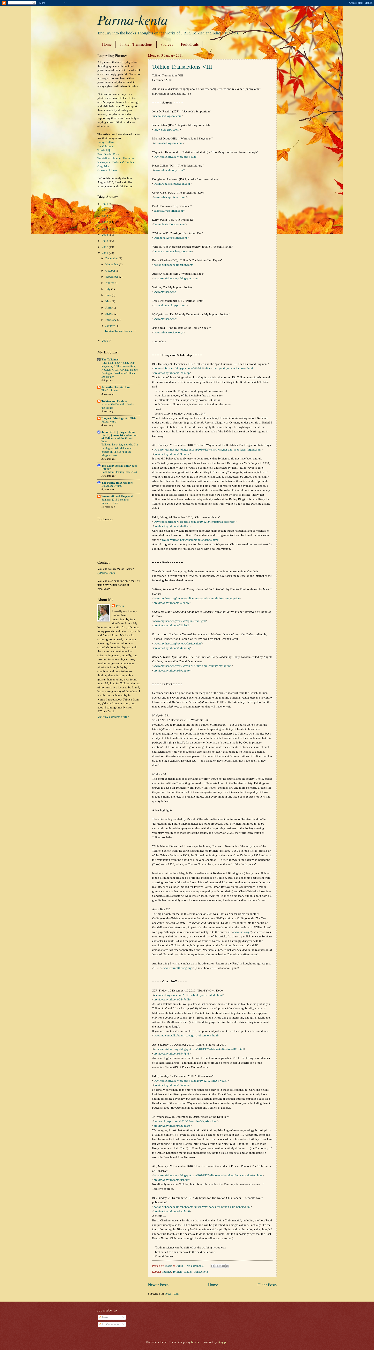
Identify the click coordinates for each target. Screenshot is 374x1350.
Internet (166, 1271)
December (112, 258)
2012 (105, 247)
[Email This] (212, 1266)
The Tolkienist (110, 359)
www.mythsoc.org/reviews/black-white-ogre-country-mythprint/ (192, 665)
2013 (105, 240)
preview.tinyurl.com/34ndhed (172, 526)
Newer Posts (158, 1285)
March (109, 313)
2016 (105, 222)
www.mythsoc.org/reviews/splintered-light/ (180, 620)
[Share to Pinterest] (227, 1266)
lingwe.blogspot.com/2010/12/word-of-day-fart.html (185, 1121)
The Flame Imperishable (117, 482)
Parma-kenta (132, 19)
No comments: (196, 1265)
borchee (196, 1342)
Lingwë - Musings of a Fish (118, 418)
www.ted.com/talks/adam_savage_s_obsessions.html (186, 1035)
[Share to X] (220, 1266)
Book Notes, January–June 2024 (119, 472)
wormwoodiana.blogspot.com (172, 183)
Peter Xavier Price (108, 154)
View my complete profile (113, 716)
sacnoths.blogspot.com (168, 115)
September (112, 276)
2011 (105, 253)
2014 (105, 234)
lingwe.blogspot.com (166, 129)
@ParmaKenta (106, 572)
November (112, 264)
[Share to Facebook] (224, 1266)
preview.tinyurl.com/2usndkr (171, 1179)
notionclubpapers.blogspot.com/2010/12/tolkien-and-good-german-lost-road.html (203, 368)
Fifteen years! (109, 421)
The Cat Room (109, 390)
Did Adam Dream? (111, 485)
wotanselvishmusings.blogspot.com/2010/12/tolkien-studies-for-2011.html (199, 1049)
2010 (105, 340)
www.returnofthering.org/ (176, 968)
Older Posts (267, 1285)
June (108, 295)
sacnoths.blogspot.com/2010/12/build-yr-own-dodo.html (188, 995)
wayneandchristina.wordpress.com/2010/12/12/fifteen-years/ (190, 1080)
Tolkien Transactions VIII (182, 66)
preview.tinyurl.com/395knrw (172, 454)
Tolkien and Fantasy (114, 401)
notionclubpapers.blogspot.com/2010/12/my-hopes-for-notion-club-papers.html (202, 1206)
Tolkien (177, 1271)
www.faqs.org (241, 932)
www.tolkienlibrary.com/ (169, 170)
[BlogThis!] (216, 1266)
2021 (105, 203)
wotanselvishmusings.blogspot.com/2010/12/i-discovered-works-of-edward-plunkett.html (208, 1175)
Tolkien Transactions (136, 44)
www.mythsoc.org (165, 291)
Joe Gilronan (105, 146)
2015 (105, 228)
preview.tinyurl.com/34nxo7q (172, 648)
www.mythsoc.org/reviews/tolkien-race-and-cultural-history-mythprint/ (197, 598)
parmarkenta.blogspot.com (170, 305)
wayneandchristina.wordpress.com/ (175, 156)
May (108, 301)
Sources (167, 44)
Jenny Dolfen (105, 142)
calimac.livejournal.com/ (169, 210)
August (110, 282)
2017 (105, 216)
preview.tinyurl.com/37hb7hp (172, 372)
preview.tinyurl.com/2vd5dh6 (172, 1211)
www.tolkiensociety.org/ (168, 332)
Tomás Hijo (104, 150)
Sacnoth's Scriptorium (115, 387)
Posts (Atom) (172, 1293)
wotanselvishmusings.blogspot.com (175, 278)
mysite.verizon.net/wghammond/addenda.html (189, 539)
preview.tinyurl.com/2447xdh (172, 999)
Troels (120, 606)
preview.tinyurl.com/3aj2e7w (171, 602)
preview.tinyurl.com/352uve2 (172, 1085)
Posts (104, 1317)
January (110, 325)
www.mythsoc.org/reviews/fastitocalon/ (178, 643)
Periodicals (190, 44)
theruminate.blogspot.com (169, 224)
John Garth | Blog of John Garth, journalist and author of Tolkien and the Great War (119, 436)
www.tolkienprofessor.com (170, 197)
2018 (105, 210)
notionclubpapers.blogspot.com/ (173, 264)
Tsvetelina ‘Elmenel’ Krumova (115, 158)
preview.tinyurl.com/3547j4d (171, 1053)
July (108, 289)
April (108, 307)
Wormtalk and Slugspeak (117, 496)
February (111, 319)
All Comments (110, 1324)
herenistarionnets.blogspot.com (173, 251)
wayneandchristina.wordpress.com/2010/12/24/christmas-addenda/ (194, 521)
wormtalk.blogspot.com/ (168, 143)
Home (107, 44)
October (110, 270)
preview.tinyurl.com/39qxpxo (172, 670)
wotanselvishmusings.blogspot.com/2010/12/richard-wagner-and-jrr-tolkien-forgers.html (207, 449)
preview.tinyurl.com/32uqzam (172, 1125)
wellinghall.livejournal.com (170, 237)
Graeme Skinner (107, 170)
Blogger (222, 1342)
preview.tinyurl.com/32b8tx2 (171, 625)
